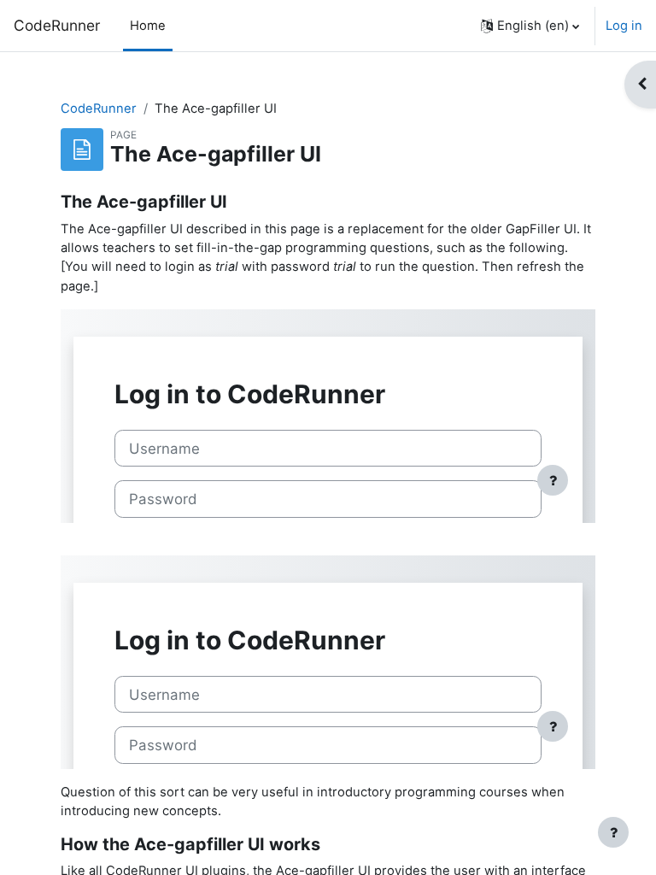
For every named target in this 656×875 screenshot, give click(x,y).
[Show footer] (613, 832)
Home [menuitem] (148, 25)
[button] (530, 25)
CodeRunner (57, 25)
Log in (624, 25)
